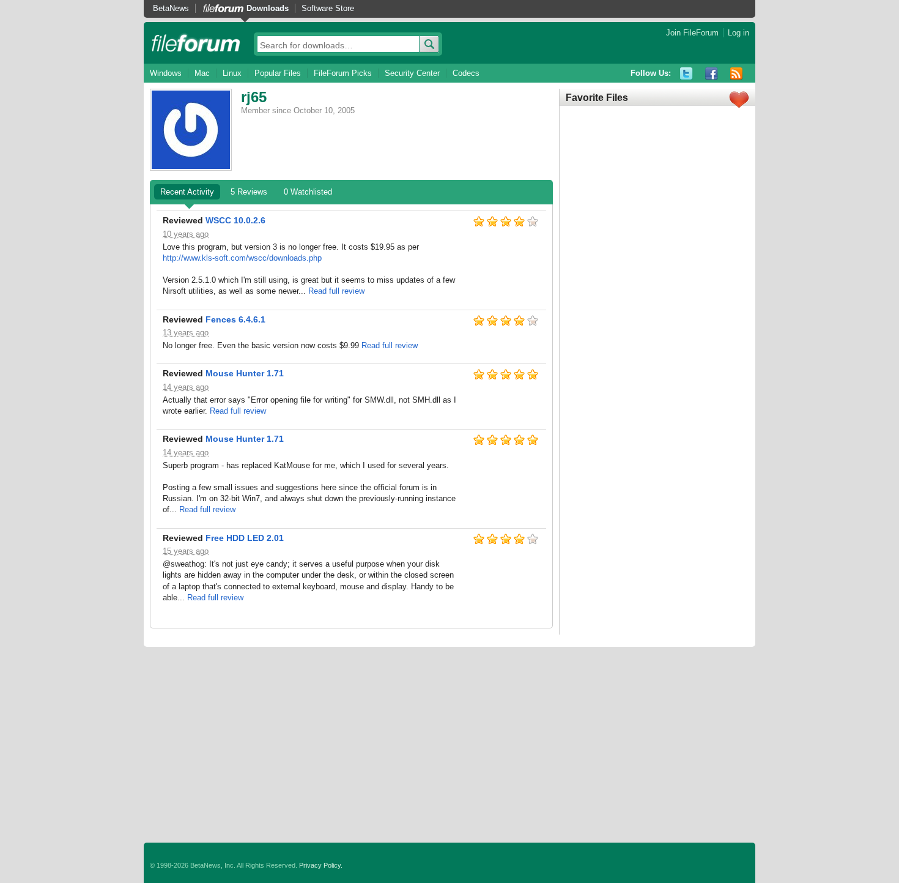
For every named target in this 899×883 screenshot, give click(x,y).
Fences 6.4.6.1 (235, 319)
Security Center (412, 73)
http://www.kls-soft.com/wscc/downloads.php (242, 258)
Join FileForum (692, 32)
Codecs (466, 73)
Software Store (328, 8)
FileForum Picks (343, 73)
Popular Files (277, 73)
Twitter (686, 73)
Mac (202, 73)
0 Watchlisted (308, 191)
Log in (738, 32)
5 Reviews (249, 191)
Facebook (711, 73)
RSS (736, 73)
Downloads (267, 8)
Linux (232, 73)
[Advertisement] (449, 744)
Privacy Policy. (320, 865)
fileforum (196, 42)
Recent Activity (187, 191)
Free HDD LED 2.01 (244, 538)
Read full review (336, 291)
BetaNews (171, 8)
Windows (166, 73)
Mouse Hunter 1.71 (244, 373)
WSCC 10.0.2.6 (235, 220)
